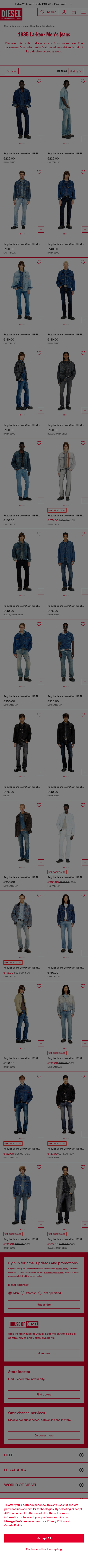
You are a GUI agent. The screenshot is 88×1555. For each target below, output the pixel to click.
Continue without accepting (44, 1549)
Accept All (44, 1538)
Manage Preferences (18, 1521)
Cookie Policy (13, 1525)
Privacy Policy (56, 1521)
